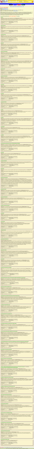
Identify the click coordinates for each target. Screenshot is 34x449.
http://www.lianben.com (5, 8)
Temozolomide (3, 221)
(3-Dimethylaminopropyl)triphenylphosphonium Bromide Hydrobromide (10, 295)
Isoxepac (2, 109)
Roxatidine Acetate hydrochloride (5, 205)
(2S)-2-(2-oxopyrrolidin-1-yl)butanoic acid (6, 286)
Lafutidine (2, 117)
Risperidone (2, 168)
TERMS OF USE (14, 448)
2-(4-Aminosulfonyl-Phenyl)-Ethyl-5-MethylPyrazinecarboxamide (9, 331)
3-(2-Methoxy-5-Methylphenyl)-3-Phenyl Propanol (7, 377)
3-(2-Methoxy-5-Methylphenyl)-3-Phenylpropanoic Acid (8, 386)
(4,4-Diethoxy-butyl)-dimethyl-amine (5, 304)
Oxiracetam (2, 152)
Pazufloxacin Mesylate (4, 160)
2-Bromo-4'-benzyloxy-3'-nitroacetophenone (6, 358)
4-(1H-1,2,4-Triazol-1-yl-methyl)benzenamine (6, 412)
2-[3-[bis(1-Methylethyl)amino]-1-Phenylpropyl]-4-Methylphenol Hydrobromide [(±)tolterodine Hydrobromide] (14, 341)
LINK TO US (27, 448)
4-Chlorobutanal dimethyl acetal (5, 439)
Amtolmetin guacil (3, 34)
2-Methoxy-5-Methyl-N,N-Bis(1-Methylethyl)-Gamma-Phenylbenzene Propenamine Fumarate (12, 366)
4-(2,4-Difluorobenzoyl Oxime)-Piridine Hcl (6, 422)
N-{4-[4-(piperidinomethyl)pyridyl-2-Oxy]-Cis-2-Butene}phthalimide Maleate (10, 143)
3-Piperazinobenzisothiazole (4, 403)
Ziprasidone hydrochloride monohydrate (6, 267)
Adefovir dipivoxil (3, 25)
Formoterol (2, 93)
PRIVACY (17, 448)
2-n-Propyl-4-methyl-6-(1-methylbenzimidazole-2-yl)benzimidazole (9, 367)
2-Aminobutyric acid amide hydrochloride (6, 349)
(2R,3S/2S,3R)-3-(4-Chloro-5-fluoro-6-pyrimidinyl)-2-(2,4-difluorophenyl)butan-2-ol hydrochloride (13, 277)
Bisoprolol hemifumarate (4, 51)
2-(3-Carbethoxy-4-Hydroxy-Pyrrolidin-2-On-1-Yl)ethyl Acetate (8, 323)
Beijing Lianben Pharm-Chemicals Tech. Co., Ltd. (17, 6)
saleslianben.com (5, 9)
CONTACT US (23, 448)
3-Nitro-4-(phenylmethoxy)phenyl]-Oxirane (6, 394)
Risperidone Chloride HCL (4, 177)
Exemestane (2, 84)
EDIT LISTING (20, 448)
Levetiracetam (3, 126)
